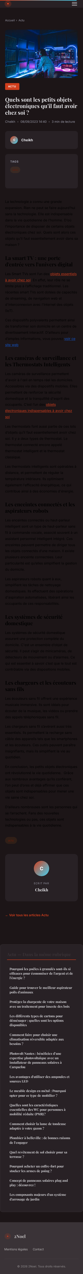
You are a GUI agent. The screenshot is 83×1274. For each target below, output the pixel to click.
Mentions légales (16, 1249)
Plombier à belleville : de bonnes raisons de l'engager (40, 1140)
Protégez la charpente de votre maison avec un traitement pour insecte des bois (40, 1004)
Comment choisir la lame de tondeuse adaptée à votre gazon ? (38, 1126)
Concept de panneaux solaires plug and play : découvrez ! (39, 1182)
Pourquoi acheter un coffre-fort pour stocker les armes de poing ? (37, 1168)
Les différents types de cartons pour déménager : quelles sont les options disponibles (37, 1020)
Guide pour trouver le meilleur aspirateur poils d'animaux (41, 989)
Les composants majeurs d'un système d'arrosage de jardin (38, 1196)
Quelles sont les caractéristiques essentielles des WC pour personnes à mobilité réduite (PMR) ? (38, 1109)
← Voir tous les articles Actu (27, 915)
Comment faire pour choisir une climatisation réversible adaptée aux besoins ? (37, 1039)
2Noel (20, 1236)
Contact (38, 1249)
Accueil (10, 20)
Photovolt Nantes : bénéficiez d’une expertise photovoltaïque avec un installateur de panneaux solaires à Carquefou (36, 1060)
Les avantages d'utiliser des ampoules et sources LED (39, 1079)
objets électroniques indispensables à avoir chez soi (38, 410)
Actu (21, 20)
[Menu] (74, 3)
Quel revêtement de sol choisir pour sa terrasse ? (38, 1154)
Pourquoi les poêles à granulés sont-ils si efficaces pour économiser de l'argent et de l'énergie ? (41, 973)
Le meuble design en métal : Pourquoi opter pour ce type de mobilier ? (38, 1093)
